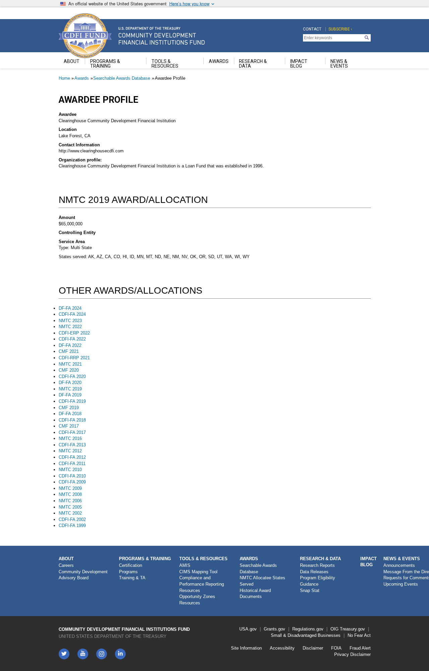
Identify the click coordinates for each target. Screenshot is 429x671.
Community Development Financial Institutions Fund (124, 629)
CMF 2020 (69, 370)
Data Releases (314, 571)
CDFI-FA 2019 (72, 401)
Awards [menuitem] (219, 61)
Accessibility (282, 648)
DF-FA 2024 (70, 308)
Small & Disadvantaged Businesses (306, 635)
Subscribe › (340, 29)
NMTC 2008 (70, 494)
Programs (128, 571)
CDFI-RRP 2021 (74, 357)
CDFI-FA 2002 (72, 519)
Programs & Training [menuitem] (105, 64)
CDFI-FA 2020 (72, 376)
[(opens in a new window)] (101, 654)
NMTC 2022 (70, 326)
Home (64, 78)
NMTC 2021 (70, 364)
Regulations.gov (307, 628)
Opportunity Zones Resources (197, 599)
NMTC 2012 (70, 450)
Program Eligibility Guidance (317, 581)
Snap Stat (309, 590)
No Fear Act (359, 635)
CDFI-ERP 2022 (74, 333)
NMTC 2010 (70, 469)
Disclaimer (313, 648)
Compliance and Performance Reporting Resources (201, 584)
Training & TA (132, 577)
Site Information (246, 648)
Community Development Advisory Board (83, 575)
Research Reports (317, 565)
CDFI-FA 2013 (72, 444)
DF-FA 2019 (70, 394)
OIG (334, 628)
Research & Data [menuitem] (253, 64)
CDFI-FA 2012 (72, 457)
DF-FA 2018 (70, 413)
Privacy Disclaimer (352, 654)
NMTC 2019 (70, 388)
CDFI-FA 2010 (72, 475)
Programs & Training (145, 558)
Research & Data (320, 558)
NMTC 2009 (70, 488)
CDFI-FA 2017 (72, 432)
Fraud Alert (360, 648)
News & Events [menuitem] (339, 64)
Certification (130, 565)
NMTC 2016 (70, 438)
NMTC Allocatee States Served (262, 581)
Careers (66, 565)
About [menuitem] (71, 61)
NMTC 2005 (70, 507)
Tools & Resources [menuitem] (164, 64)
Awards (81, 78)
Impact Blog (368, 562)
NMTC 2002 (70, 513)
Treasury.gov (352, 628)
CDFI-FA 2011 (72, 463)
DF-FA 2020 (70, 382)
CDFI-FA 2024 (72, 314)
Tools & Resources (203, 558)
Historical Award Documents (255, 593)
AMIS (184, 565)
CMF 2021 (69, 351)
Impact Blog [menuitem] (298, 64)
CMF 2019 (69, 407)
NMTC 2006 (70, 500)
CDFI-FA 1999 (72, 525)
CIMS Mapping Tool (198, 571)
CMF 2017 (69, 426)
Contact (312, 29)
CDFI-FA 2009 (72, 481)
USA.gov (248, 628)
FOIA (336, 648)
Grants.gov (274, 628)
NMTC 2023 (70, 320)
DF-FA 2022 (70, 345)
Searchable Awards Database (121, 78)
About (66, 558)
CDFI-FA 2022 (72, 339)
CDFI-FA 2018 (72, 420)
